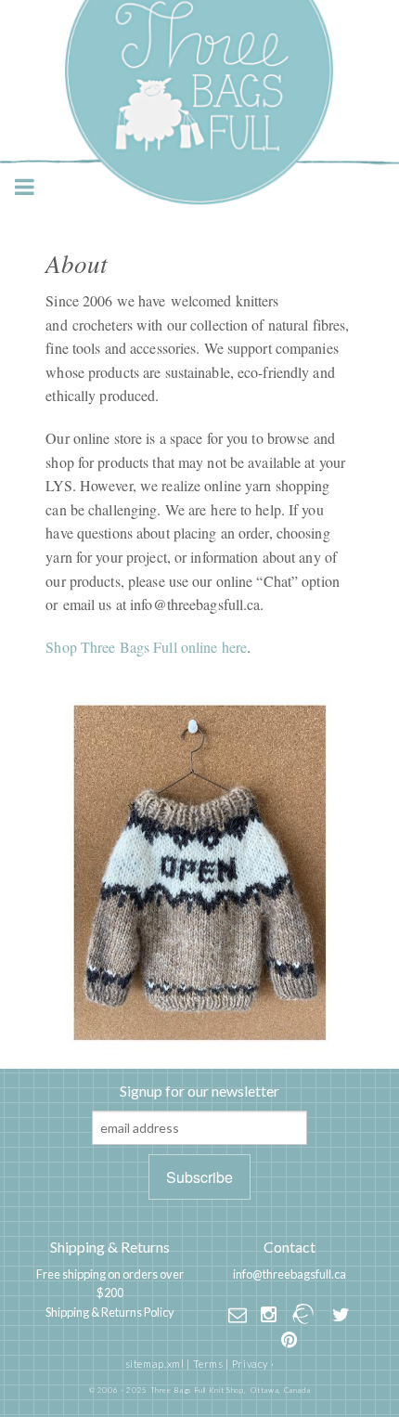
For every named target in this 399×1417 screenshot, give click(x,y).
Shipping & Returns (110, 1246)
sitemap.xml (155, 1364)
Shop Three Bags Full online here (146, 646)
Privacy (250, 1364)
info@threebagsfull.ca (289, 1274)
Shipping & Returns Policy (109, 1312)
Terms (208, 1364)
